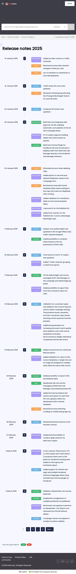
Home (70, 4)
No (29, 545)
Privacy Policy (20, 557)
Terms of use (6, 557)
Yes (23, 545)
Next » (49, 529)
